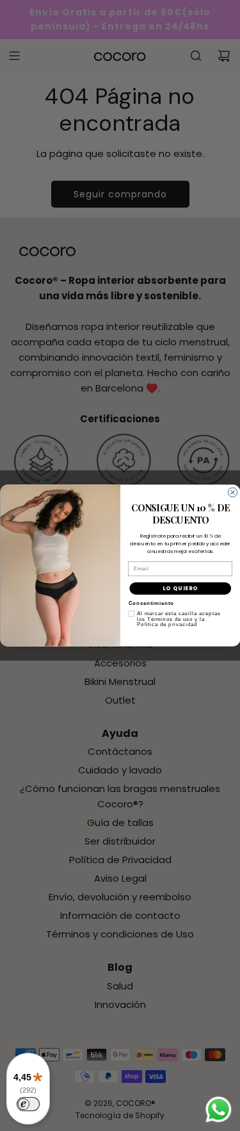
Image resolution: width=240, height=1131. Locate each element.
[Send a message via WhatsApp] (219, 1109)
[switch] (28, 1104)
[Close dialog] (232, 492)
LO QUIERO (180, 588)
